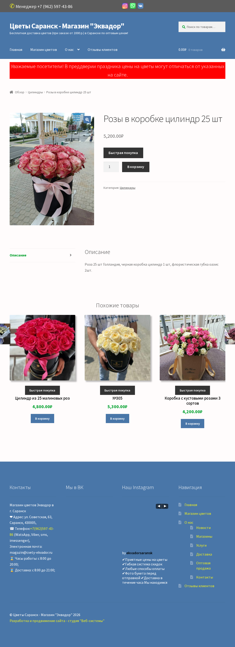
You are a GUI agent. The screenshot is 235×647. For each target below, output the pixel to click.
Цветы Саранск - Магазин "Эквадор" (67, 25)
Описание (18, 255)
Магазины (204, 536)
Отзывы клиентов (103, 49)
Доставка (204, 554)
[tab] (42, 255)
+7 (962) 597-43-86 (55, 6)
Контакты (204, 577)
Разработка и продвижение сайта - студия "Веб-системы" (57, 620)
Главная (16, 49)
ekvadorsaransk (139, 553)
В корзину (135, 166)
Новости (203, 527)
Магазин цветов (43, 49)
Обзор (19, 92)
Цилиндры (35, 92)
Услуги (201, 545)
